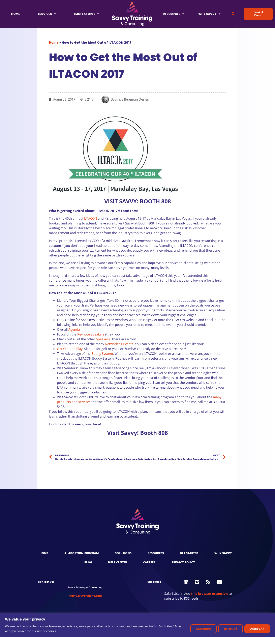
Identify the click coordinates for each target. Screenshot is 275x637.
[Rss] (208, 582)
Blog (88, 562)
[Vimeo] (197, 582)
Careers (149, 562)
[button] (233, 14)
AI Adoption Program (81, 553)
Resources (171, 14)
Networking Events (119, 344)
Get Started (189, 553)
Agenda (74, 329)
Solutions (123, 553)
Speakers (103, 339)
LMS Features (84, 14)
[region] (137, 625)
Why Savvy (207, 14)
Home (15, 14)
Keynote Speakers (90, 334)
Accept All (257, 629)
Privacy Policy (183, 562)
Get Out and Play (70, 349)
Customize (203, 629)
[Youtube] (219, 582)
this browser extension (209, 593)
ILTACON (90, 218)
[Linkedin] (186, 582)
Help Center (117, 562)
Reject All (230, 629)
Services (45, 14)
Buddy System (102, 353)
